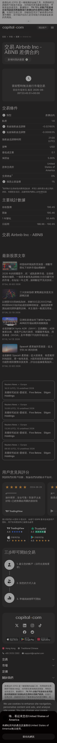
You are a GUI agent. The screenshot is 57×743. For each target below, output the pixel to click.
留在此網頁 (28, 736)
